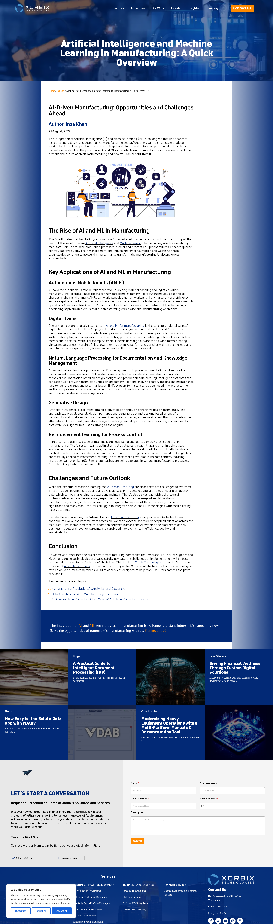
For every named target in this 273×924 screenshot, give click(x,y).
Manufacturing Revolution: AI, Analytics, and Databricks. (89, 589)
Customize (20, 910)
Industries (138, 8)
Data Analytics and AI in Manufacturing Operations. (86, 594)
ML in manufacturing (125, 517)
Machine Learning (131, 243)
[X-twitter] (218, 921)
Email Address (140, 798)
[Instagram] (240, 921)
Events (176, 8)
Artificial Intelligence (99, 243)
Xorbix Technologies (148, 562)
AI (80, 625)
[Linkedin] (233, 921)
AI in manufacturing (120, 487)
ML (92, 625)
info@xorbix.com (218, 906)
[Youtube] (225, 921)
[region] (41, 901)
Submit (137, 840)
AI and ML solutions (77, 566)
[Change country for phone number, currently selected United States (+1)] (203, 806)
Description (137, 812)
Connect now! (155, 630)
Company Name (209, 783)
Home (52, 90)
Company (212, 8)
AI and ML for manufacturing (125, 326)
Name (135, 783)
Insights (193, 8)
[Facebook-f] (211, 921)
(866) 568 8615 (217, 913)
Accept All (61, 910)
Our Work (158, 8)
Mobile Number (209, 798)
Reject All (41, 910)
